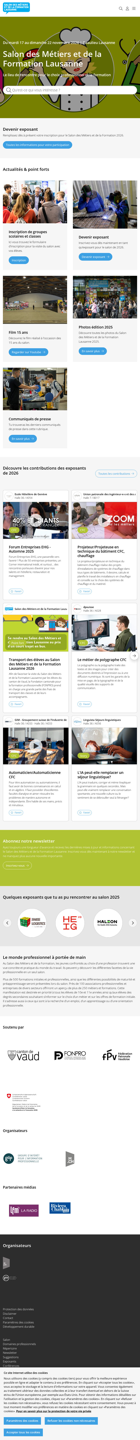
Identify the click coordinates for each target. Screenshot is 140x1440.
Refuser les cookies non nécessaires (71, 1421)
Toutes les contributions (114, 474)
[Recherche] (120, 8)
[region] (70, 1403)
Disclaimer (10, 1314)
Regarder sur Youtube (26, 352)
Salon (6, 1340)
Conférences (11, 1366)
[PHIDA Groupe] (32, 922)
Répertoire (10, 1348)
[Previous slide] (7, 923)
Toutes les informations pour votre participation (37, 145)
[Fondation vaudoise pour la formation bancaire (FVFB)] (108, 922)
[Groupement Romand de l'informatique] (70, 922)
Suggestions (11, 1357)
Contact (8, 1318)
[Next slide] (132, 923)
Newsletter (10, 1353)
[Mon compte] (127, 8)
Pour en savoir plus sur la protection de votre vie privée (53, 1411)
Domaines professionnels (19, 1344)
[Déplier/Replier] (134, 8)
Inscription (19, 260)
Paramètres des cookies (18, 1322)
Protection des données (18, 1309)
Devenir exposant (93, 257)
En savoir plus (91, 351)
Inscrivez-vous (15, 865)
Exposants (9, 1361)
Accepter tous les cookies (23, 1432)
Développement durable (18, 1327)
